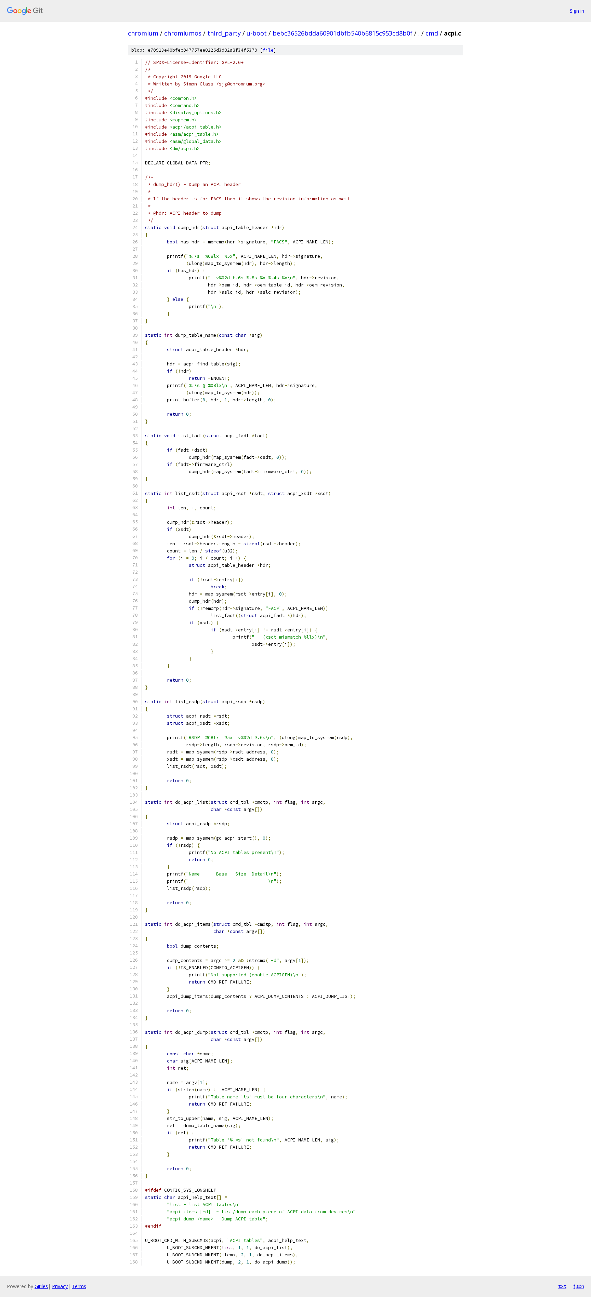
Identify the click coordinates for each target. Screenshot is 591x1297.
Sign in (577, 11)
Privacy (60, 1286)
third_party (224, 33)
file (268, 50)
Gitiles (41, 1286)
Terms (79, 1286)
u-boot (257, 33)
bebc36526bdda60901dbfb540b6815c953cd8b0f (342, 33)
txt (562, 1286)
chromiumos (182, 33)
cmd (431, 33)
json (578, 1286)
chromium (143, 33)
